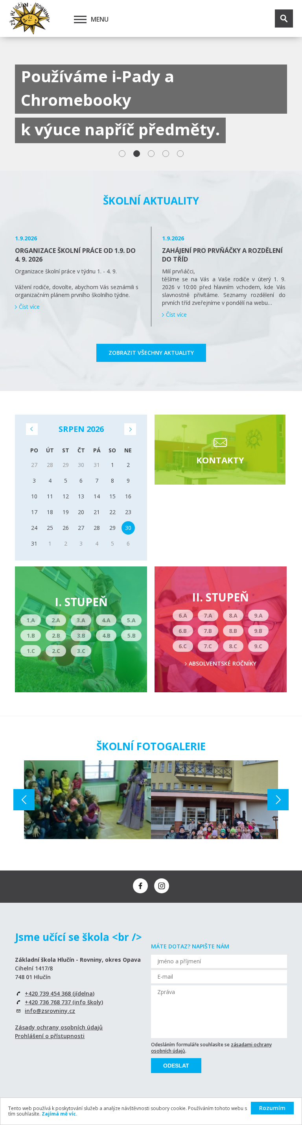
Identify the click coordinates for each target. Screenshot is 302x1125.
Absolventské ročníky (222, 663)
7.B (208, 630)
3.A (81, 620)
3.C (81, 651)
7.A (208, 615)
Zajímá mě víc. (59, 1113)
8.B (233, 630)
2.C (56, 651)
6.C (183, 646)
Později (130, 429)
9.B (258, 630)
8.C (233, 646)
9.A (258, 615)
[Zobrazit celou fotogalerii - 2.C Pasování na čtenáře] (87, 799)
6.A (183, 615)
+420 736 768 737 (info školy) (64, 1002)
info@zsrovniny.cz (50, 1010)
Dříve (32, 429)
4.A (106, 620)
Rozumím (272, 1108)
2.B (56, 635)
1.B (31, 635)
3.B (81, 635)
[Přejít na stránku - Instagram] (161, 885)
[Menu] (80, 19)
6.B (183, 630)
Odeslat (176, 1065)
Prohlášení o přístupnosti (50, 1036)
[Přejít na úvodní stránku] (29, 18)
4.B (106, 635)
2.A (56, 620)
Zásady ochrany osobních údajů (59, 1027)
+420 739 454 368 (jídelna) (59, 993)
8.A (233, 615)
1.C (31, 651)
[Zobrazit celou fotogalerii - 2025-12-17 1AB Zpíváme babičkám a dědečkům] (214, 799)
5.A (131, 620)
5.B (131, 635)
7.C (208, 646)
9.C (258, 646)
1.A (30, 620)
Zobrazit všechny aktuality (151, 352)
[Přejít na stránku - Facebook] (140, 885)
